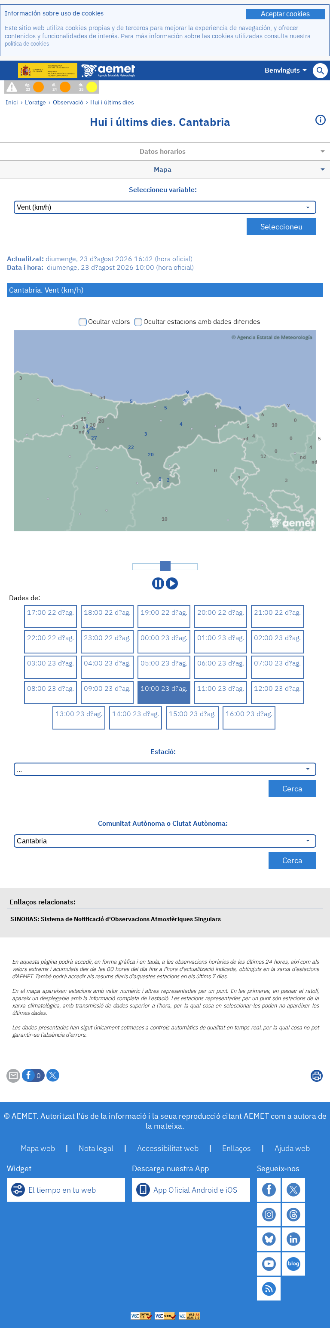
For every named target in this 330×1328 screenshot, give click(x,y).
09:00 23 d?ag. (107, 688)
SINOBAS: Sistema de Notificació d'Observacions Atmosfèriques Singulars (115, 919)
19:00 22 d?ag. (164, 612)
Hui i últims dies (112, 102)
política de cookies (27, 43)
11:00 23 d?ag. (220, 688)
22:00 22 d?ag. (50, 637)
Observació (68, 102)
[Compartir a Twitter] (52, 1075)
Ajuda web (292, 1148)
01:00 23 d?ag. (220, 637)
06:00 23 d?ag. (220, 663)
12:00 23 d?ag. (277, 688)
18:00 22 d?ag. (107, 612)
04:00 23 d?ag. (107, 663)
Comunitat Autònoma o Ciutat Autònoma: (163, 823)
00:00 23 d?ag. (164, 637)
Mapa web (38, 1148)
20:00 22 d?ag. (220, 612)
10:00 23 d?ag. (164, 688)
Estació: (163, 751)
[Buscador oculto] (320, 70)
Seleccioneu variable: (163, 189)
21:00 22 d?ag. (277, 612)
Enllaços (236, 1148)
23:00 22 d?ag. (107, 637)
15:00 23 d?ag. (192, 713)
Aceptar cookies (285, 14)
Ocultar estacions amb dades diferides (202, 321)
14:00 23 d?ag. (135, 713)
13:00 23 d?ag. (78, 713)
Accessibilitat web (168, 1148)
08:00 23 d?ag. (50, 688)
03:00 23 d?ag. (50, 663)
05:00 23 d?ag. (164, 663)
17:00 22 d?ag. (50, 612)
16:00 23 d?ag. (249, 713)
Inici (12, 102)
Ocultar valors (109, 321)
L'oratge (35, 102)
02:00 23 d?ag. (277, 637)
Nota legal (96, 1148)
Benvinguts (282, 70)
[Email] (13, 1080)
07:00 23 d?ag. (277, 663)
